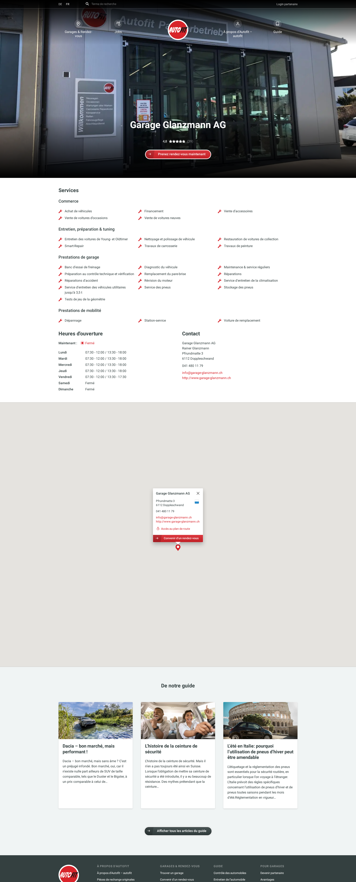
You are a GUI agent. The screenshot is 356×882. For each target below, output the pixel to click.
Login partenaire (286, 4)
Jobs (118, 32)
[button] (178, 548)
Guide (277, 32)
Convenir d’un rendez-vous (181, 538)
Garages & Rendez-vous (78, 34)
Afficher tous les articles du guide (181, 831)
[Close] (198, 493)
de (60, 4)
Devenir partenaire (272, 873)
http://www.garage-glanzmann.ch (206, 378)
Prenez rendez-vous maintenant (181, 154)
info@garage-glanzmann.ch (202, 373)
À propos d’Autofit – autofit (237, 34)
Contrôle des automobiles (230, 873)
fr (67, 4)
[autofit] (178, 30)
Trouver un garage (171, 873)
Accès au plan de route (175, 528)
